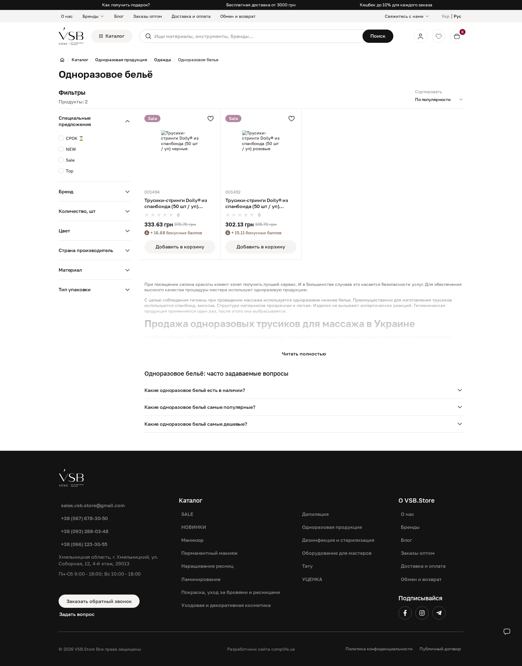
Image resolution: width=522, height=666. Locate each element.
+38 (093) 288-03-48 (84, 531)
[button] (303, 390)
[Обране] (438, 36)
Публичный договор (440, 648)
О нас (67, 16)
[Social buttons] (507, 631)
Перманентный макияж (209, 553)
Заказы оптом (147, 16)
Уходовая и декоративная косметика (226, 605)
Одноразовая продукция (332, 527)
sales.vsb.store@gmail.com (93, 505)
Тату (307, 566)
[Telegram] (439, 613)
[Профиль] (420, 36)
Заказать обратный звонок (99, 601)
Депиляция (315, 514)
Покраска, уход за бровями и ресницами (230, 592)
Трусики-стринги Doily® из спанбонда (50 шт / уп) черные (175, 203)
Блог (119, 16)
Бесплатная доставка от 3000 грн (261, 4)
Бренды (90, 16)
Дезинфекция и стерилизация (338, 540)
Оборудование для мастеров (337, 553)
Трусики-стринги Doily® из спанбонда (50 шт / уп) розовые (256, 203)
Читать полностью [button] (304, 354)
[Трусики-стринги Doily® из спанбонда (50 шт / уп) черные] (180, 149)
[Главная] (62, 59)
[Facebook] (405, 613)
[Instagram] (422, 613)
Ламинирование (201, 579)
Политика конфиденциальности (379, 648)
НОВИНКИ (193, 527)
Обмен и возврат (238, 16)
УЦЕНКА (312, 579)
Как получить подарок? (126, 4)
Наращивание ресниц (207, 566)
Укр (446, 16)
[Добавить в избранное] (210, 118)
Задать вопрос (77, 614)
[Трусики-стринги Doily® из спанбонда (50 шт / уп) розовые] (261, 149)
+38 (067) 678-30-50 (84, 518)
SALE (187, 514)
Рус (457, 16)
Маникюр (192, 540)
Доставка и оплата (191, 16)
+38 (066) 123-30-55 (84, 544)
